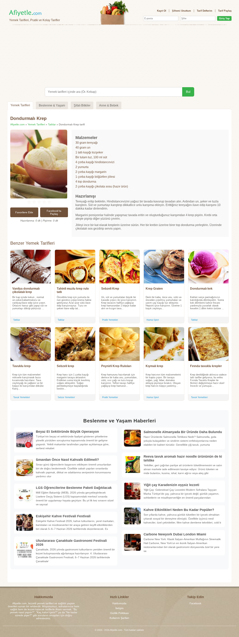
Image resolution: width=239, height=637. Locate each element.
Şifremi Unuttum (181, 10)
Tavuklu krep (21, 366)
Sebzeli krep (65, 366)
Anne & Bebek (108, 105)
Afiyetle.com (17, 124)
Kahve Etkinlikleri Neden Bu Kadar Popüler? (179, 510)
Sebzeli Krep (110, 288)
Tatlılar (52, 124)
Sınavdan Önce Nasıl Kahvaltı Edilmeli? (67, 460)
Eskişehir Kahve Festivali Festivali (63, 516)
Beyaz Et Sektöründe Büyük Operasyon (67, 431)
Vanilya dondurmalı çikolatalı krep (26, 290)
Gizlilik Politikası (119, 613)
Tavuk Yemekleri (21, 397)
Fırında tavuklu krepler (206, 366)
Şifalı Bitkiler (82, 105)
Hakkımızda (119, 603)
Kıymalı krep (154, 366)
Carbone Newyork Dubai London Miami (175, 534)
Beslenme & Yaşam (52, 105)
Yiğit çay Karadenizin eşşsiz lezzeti (171, 485)
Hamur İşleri (153, 320)
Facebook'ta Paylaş (54, 212)
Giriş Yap (224, 18)
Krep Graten (154, 288)
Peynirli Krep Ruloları (116, 366)
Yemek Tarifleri (20, 105)
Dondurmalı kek (201, 288)
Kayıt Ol (161, 10)
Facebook (195, 603)
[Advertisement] (119, 55)
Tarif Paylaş (225, 10)
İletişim (119, 608)
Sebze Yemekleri (66, 397)
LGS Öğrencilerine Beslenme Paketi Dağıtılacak (74, 488)
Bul (188, 91)
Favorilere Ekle (24, 212)
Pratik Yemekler (110, 320)
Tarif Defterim (204, 10)
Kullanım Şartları (119, 617)
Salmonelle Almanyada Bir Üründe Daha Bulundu (183, 432)
